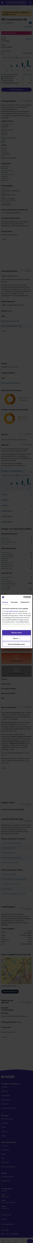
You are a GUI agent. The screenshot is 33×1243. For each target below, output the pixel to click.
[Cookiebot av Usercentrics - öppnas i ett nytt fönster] (23, 597)
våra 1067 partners (12, 611)
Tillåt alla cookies (16, 632)
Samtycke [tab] (5, 602)
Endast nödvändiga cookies (16, 644)
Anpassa (15, 638)
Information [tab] (14, 602)
